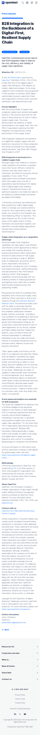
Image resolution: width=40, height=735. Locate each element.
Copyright (7, 720)
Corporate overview (10, 653)
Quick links (6, 673)
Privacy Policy (20, 695)
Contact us (7, 679)
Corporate (24, 52)
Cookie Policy (20, 703)
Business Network (9, 52)
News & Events (8, 666)
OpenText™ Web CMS (25, 727)
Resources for (8, 647)
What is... (6, 660)
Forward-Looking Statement (20, 709)
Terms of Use (20, 699)
